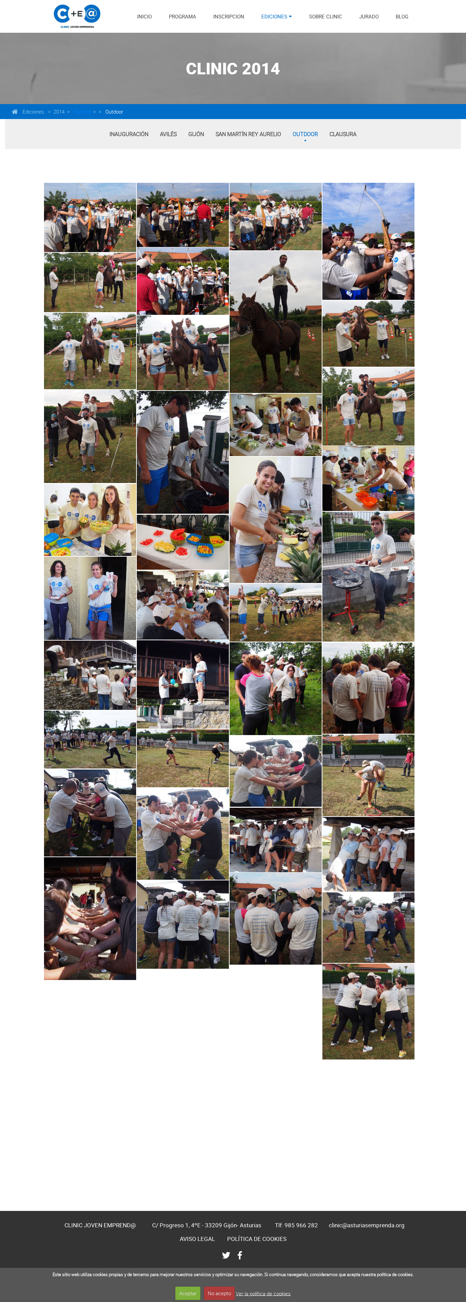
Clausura (343, 134)
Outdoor (82, 111)
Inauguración (129, 134)
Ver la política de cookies (263, 1293)
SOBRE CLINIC (325, 16)
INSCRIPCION (228, 16)
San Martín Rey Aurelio (248, 134)
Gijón (196, 134)
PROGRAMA (182, 16)
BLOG (402, 16)
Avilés (168, 134)
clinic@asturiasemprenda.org (367, 1225)
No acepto (219, 1293)
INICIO (144, 16)
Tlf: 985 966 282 (296, 1225)
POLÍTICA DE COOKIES (257, 1239)
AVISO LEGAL (197, 1239)
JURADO (369, 16)
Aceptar (187, 1293)
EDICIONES (274, 16)
